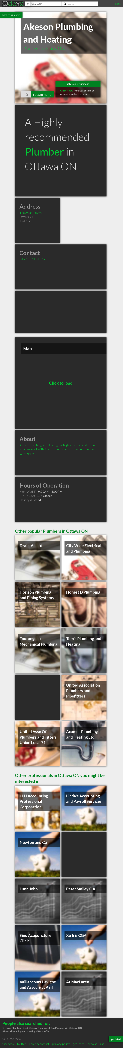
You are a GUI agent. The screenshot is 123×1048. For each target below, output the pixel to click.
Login (118, 3)
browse (92, 1044)
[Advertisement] (60, 312)
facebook (8, 1044)
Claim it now (66, 90)
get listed (79, 1044)
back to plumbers (11, 14)
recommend (42, 94)
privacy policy (61, 1044)
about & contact (39, 1044)
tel (32, 259)
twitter (21, 1044)
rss (102, 1044)
